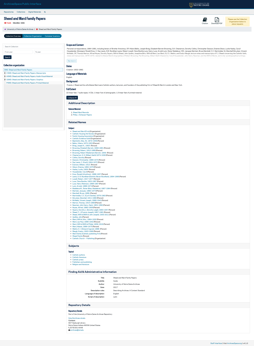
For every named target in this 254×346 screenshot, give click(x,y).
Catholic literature (79, 257)
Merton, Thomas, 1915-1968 (83, 203)
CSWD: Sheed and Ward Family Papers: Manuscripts (26, 73)
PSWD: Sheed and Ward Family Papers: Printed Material (27, 83)
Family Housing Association (82, 136)
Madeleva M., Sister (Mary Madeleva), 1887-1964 (91, 188)
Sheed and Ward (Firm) (80, 131)
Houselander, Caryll (79, 172)
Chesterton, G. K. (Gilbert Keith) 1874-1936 (89, 155)
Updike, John (77, 217)
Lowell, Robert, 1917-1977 (82, 179)
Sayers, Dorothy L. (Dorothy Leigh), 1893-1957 (90, 210)
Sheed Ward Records (81, 112)
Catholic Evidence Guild (81, 138)
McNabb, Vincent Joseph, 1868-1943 (86, 200)
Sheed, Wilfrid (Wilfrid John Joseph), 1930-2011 (90, 214)
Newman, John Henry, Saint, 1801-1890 (87, 205)
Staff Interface (216, 343)
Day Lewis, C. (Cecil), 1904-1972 (85, 162)
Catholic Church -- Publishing (83, 238)
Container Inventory (52, 36)
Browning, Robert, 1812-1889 (84, 150)
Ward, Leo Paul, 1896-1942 (83, 222)
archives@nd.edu (77, 330)
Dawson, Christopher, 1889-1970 (85, 160)
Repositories (9, 12)
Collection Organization (33, 36)
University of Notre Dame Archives (20, 29)
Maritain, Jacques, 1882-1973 (84, 191)
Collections (21, 12)
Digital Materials (34, 12)
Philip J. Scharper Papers (82, 115)
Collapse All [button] (72, 98)
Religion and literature (80, 264)
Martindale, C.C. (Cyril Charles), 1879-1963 (89, 195)
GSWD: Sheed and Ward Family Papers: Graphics (24, 79)
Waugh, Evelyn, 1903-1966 (82, 231)
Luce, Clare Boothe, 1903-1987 (84, 181)
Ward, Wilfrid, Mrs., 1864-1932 (84, 219)
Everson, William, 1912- (81, 164)
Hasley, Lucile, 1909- (80, 169)
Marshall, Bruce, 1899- (81, 193)
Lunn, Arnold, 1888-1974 (82, 186)
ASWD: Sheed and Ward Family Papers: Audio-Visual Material (29, 76)
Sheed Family (77, 236)
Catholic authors (78, 255)
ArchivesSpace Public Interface (22, 3)
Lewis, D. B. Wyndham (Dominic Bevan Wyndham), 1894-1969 (95, 176)
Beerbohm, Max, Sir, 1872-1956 (84, 141)
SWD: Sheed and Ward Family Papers (18, 70)
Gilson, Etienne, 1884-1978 (83, 167)
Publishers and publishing (82, 262)
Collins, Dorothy (78, 157)
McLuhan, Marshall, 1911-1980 (84, 198)
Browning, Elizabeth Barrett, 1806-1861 (88, 148)
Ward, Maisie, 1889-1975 (82, 226)
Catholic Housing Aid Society (83, 134)
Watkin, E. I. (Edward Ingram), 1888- (86, 229)
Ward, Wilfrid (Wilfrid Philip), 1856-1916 (87, 224)
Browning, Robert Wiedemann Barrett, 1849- (89, 153)
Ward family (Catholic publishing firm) (86, 233)
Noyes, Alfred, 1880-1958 (82, 207)
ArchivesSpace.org (234, 343)
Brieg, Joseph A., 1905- (81, 145)
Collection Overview (13, 36)
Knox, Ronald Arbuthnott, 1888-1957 (86, 174)
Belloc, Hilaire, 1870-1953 (82, 143)
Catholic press (77, 259)
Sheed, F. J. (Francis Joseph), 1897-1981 (88, 212)
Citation (205, 23)
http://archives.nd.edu (76, 318)
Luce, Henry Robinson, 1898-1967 (85, 184)
